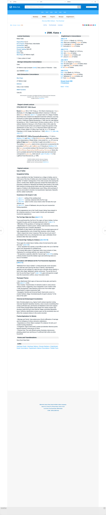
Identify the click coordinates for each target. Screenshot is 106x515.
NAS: (62, 42)
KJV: (62, 44)
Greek (18, 25)
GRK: (62, 40)
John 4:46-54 (44, 240)
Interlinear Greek (21, 346)
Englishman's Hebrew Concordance (39, 348)
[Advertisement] (53, 380)
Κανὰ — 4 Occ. (65, 86)
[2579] (2, 234)
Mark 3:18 (30, 138)
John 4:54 (49, 254)
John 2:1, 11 (33, 115)
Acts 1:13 (49, 154)
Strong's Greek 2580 (66, 81)
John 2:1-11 (38, 217)
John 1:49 (38, 273)
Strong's (14, 25)
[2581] (104, 234)
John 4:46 (55, 131)
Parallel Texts (54, 348)
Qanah (34, 67)
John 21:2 (19, 133)
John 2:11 (21, 200)
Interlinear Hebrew (32, 346)
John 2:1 (20, 198)
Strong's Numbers (44, 346)
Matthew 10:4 (21, 138)
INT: (62, 46)
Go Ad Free (3, 508)
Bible (11, 25)
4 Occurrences (65, 83)
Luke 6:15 (43, 154)
